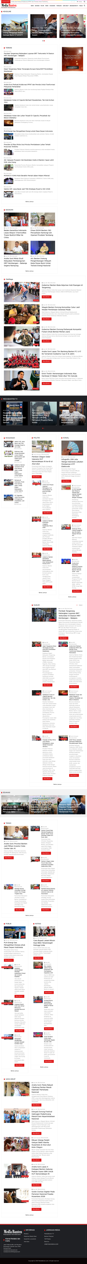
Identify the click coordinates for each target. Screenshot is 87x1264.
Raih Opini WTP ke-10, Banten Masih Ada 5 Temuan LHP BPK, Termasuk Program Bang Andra (42, 417)
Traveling (59, 5)
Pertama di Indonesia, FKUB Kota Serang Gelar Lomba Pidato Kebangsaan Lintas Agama (19, 485)
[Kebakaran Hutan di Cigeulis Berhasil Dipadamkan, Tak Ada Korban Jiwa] (8, 107)
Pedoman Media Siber (30, 1236)
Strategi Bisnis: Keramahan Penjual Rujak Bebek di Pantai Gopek (48, 1004)
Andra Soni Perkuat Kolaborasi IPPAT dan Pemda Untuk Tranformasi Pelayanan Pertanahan (76, 649)
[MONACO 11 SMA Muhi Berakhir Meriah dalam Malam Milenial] (8, 181)
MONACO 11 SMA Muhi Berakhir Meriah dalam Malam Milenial (27, 175)
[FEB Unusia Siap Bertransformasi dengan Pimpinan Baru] (15, 804)
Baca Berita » (46, 296)
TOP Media (47, 1239)
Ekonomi (37, 5)
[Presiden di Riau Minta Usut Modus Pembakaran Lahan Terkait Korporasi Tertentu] (8, 152)
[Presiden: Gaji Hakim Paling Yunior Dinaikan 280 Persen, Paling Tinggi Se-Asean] (43, 26)
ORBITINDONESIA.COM (51, 1244)
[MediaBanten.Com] (9, 5)
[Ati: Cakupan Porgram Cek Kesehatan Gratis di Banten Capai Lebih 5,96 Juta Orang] (8, 167)
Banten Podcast (49, 1236)
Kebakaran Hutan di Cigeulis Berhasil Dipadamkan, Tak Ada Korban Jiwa (31, 1)
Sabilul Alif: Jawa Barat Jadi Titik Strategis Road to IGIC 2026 (27, 189)
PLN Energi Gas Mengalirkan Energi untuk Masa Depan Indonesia (28, 131)
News (32, 5)
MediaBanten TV (74, 5)
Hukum (80, 605)
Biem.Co (46, 1241)
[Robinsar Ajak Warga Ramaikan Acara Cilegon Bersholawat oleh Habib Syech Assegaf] (8, 454)
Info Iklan (26, 1241)
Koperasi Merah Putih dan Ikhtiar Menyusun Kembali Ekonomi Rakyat (20, 1008)
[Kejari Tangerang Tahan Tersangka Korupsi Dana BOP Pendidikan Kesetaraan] (8, 76)
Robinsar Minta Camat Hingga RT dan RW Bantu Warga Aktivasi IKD (77, 532)
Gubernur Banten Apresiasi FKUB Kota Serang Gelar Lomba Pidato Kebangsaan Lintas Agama (20, 470)
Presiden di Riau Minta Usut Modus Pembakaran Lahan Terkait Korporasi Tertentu (49, 743)
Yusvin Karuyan (37, 454)
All (77, 605)
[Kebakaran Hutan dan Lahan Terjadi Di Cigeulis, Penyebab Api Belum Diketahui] (8, 123)
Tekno (46, 5)
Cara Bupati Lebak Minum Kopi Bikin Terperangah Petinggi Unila (44, 943)
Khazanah (52, 5)
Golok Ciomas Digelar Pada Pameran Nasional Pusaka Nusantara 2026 (43, 1194)
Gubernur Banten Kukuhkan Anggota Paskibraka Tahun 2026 (47, 524)
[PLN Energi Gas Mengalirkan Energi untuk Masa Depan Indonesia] (8, 136)
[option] (14, 26)
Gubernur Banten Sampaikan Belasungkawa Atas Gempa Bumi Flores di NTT (47, 560)
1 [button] (42, 40)
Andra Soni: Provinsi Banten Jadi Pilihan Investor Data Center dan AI (15, 846)
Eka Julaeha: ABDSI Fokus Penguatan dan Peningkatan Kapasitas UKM (48, 969)
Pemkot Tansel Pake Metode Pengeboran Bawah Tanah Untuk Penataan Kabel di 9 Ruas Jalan (47, 834)
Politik (42, 5)
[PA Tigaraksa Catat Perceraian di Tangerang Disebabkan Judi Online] (8, 498)
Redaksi (26, 1233)
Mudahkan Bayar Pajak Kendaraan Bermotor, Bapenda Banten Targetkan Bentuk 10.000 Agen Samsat (14, 417)
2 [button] (44, 40)
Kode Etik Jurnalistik (30, 1239)
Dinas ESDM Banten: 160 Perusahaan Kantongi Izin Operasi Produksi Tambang (42, 233)
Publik (81, 5)
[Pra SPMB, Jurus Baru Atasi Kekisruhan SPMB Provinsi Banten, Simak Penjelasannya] (72, 413)
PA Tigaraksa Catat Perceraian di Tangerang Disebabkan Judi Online (19, 499)
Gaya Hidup (65, 5)
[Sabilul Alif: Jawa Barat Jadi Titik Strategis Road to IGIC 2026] (8, 194)
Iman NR (7, 228)
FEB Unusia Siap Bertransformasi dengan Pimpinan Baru (13, 809)
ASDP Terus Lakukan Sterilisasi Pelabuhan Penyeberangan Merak (75, 741)
